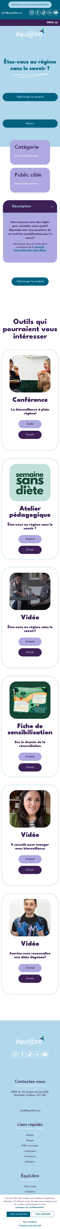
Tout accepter (18, 1214)
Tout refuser (42, 1214)
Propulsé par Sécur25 (30, 1226)
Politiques (30, 1162)
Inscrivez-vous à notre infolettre (30, 4)
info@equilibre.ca (12, 13)
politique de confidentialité (30, 1207)
